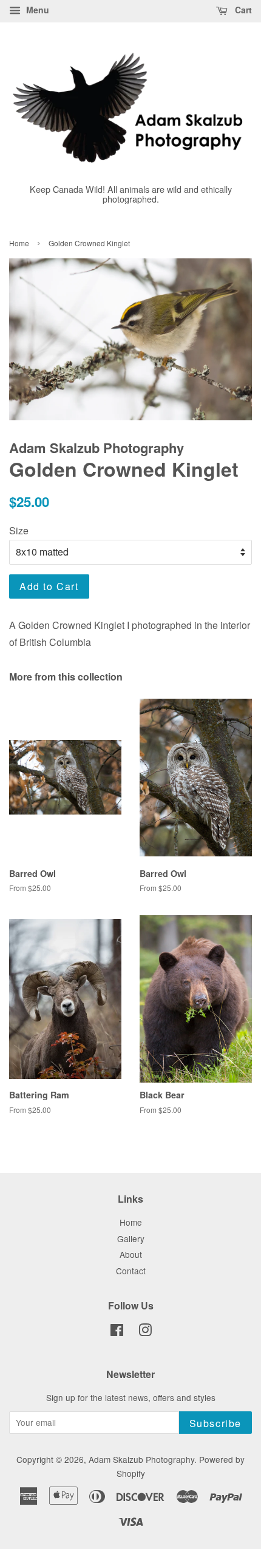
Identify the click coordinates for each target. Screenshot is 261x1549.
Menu (36, 10)
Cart (242, 10)
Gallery (130, 1238)
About (131, 1254)
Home (19, 243)
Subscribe (215, 1423)
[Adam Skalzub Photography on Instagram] (145, 1332)
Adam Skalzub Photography (141, 1459)
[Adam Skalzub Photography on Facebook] (117, 1332)
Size (19, 530)
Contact (131, 1271)
